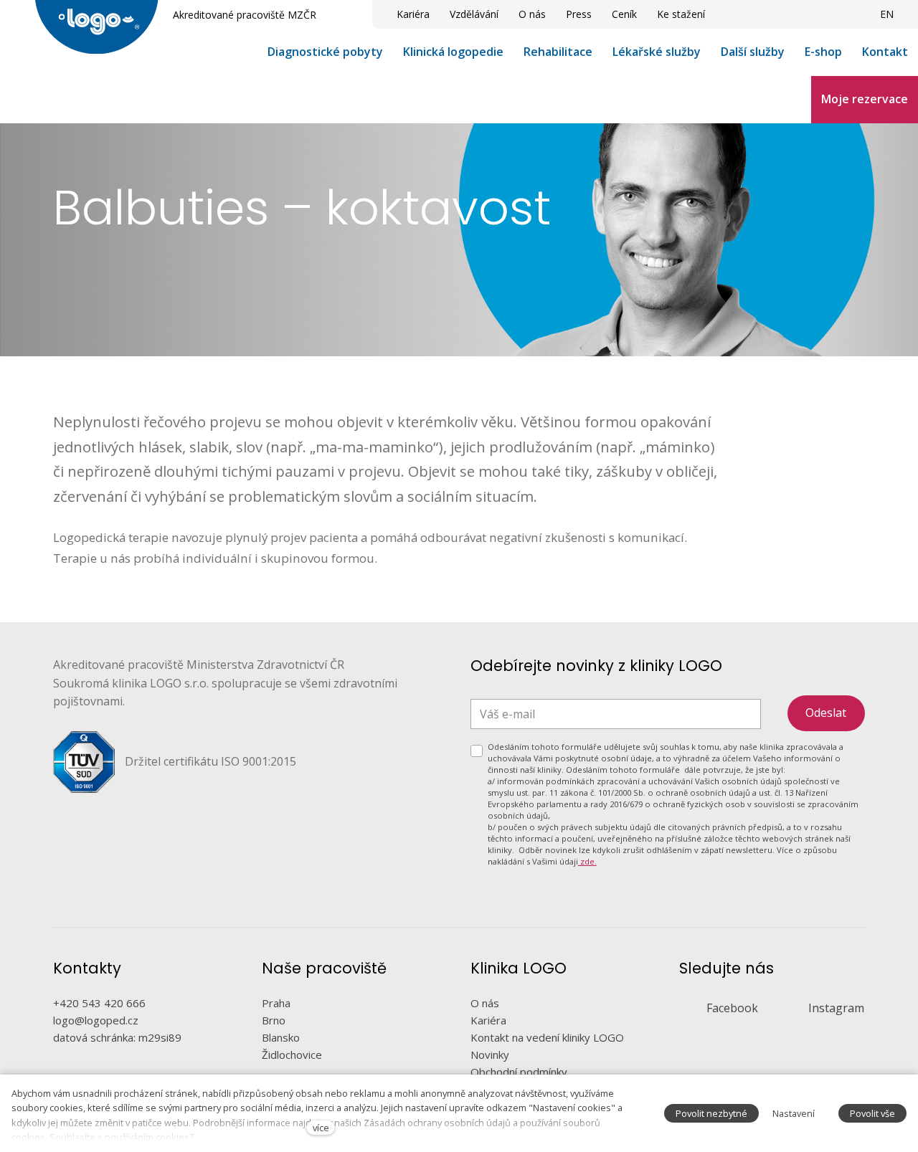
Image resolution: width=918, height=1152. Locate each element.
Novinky (489, 1054)
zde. (587, 861)
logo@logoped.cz (95, 1020)
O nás (484, 1003)
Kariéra (488, 1020)
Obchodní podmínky (518, 1072)
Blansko (281, 1037)
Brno (273, 1020)
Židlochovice (292, 1054)
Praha (276, 1003)
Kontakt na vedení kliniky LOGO (547, 1037)
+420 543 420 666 (99, 1003)
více (321, 1127)
